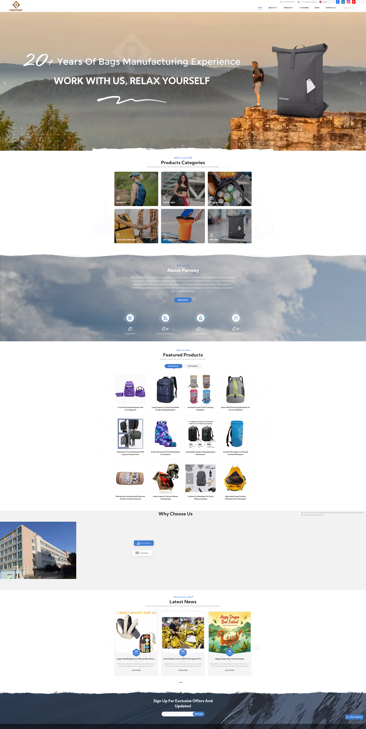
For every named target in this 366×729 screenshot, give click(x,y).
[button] (181, 145)
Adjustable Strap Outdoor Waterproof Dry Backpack (235, 498)
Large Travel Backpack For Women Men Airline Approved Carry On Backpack (136, 659)
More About (183, 300)
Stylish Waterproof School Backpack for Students (165, 453)
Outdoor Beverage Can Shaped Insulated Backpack (235, 453)
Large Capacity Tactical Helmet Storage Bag (165, 498)
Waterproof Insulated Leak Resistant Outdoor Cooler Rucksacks (130, 498)
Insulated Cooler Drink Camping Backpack (200, 409)
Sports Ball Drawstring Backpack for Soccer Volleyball (235, 409)
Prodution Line (196, 579)
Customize (304, 8)
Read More (136, 670)
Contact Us (331, 8)
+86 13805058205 (289, 2)
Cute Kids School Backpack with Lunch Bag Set (130, 409)
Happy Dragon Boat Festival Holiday (229, 659)
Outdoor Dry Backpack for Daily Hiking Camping (200, 498)
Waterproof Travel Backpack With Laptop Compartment (130, 453)
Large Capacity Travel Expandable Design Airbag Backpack (165, 409)
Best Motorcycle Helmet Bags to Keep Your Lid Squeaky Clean (276, 659)
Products (288, 8)
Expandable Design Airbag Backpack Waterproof (200, 453)
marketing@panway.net (308, 2)
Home (260, 8)
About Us (272, 8)
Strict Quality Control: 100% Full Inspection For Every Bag (183, 659)
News (317, 8)
